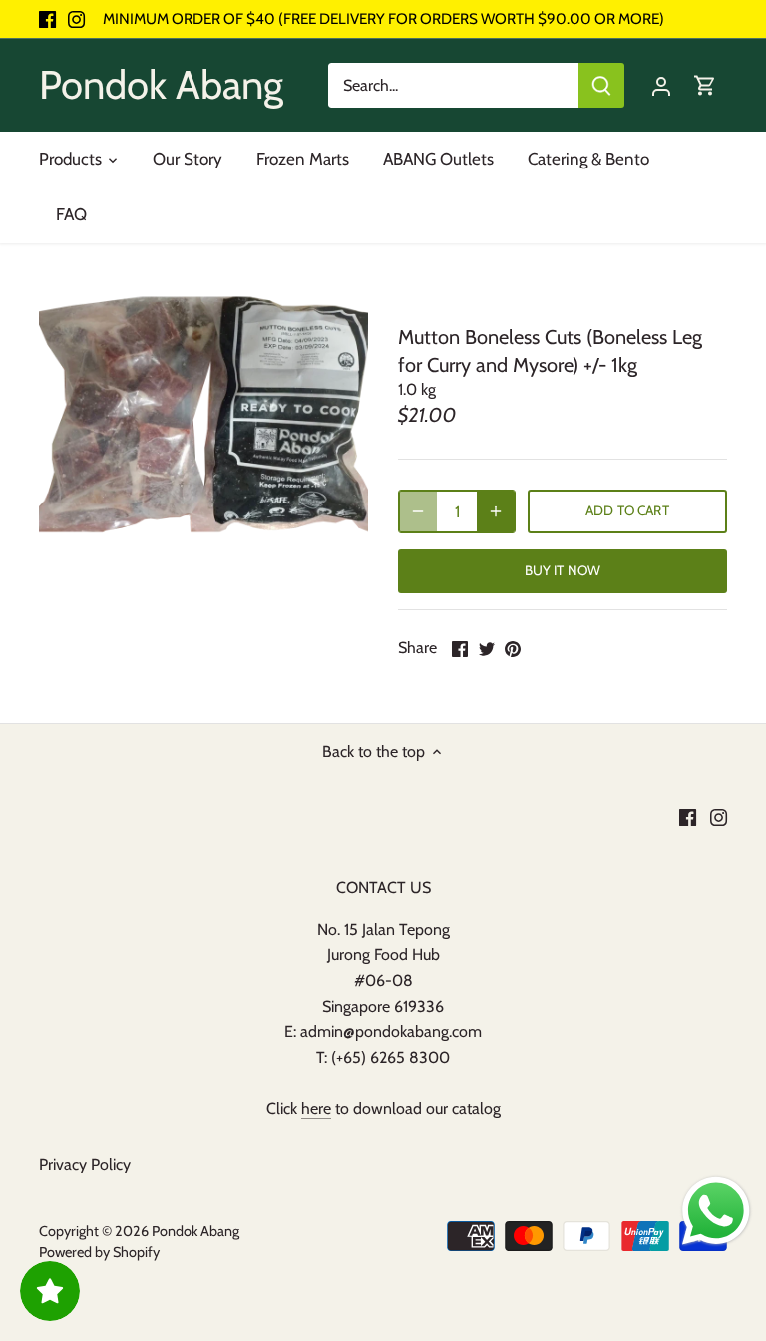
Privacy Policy (85, 1164)
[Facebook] (47, 19)
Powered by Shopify (99, 1252)
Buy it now (562, 570)
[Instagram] (76, 19)
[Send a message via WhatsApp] (716, 1211)
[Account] (661, 85)
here (316, 1108)
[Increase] (496, 511)
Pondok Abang (161, 84)
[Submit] (601, 85)
